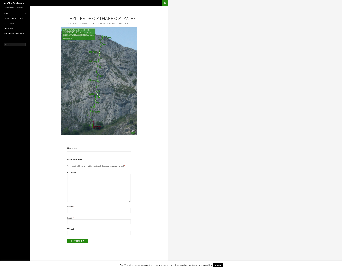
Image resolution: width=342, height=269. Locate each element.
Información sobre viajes (14, 34)
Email (70, 217)
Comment (72, 172)
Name (70, 206)
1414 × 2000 (86, 24)
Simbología (8, 29)
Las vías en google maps (13, 19)
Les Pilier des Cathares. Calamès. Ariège (111, 24)
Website (71, 229)
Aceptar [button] (218, 265)
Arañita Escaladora (14, 3)
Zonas (6, 14)
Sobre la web (9, 24)
